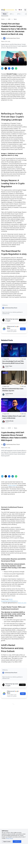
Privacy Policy (9, 838)
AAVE (9, 428)
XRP (9, 702)
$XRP (5, 820)
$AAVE (10, 599)
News (4, 14)
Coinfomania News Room (11, 307)
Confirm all (17, 841)
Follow (22, 328)
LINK (9, 19)
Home (2, 19)
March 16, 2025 (22, 602)
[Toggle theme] (16, 10)
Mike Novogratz (21, 804)
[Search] (25, 10)
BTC (11, 14)
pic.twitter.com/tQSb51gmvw (9, 601)
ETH (18, 14)
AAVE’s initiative (12, 485)
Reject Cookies (6, 841)
